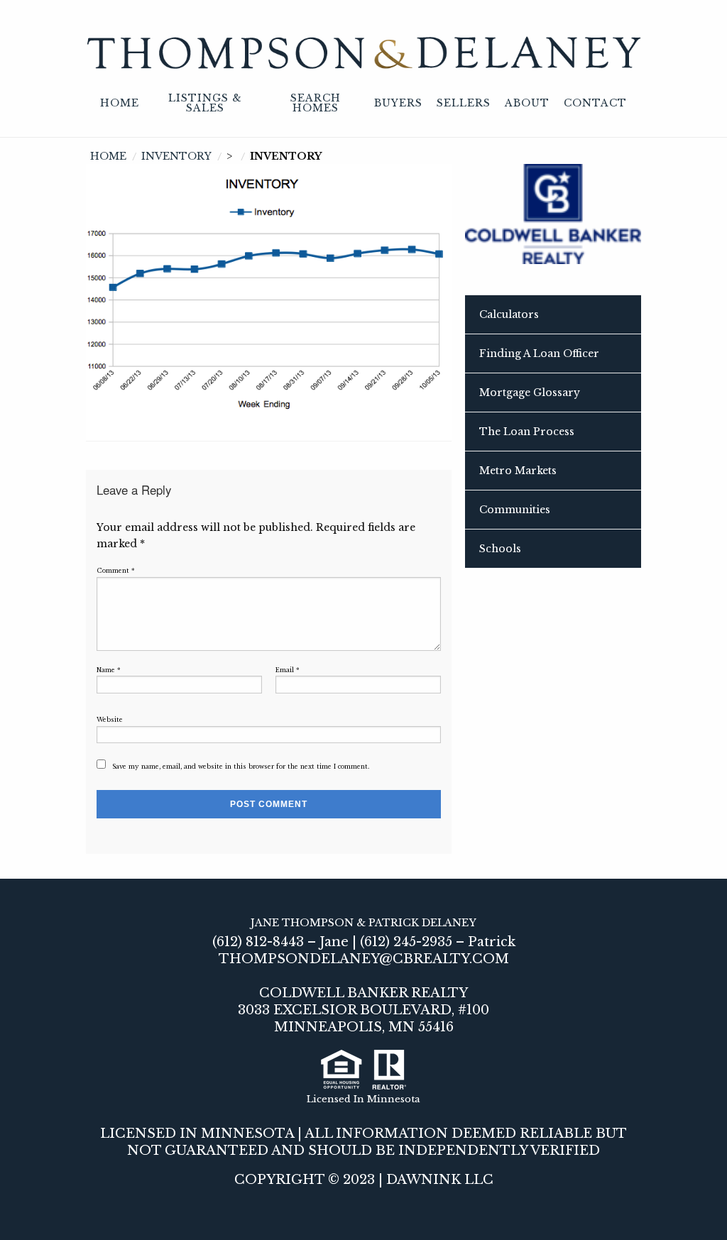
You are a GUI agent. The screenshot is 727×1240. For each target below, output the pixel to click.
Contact (595, 103)
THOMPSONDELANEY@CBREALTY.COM (364, 959)
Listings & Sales (205, 103)
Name (109, 670)
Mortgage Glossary (529, 392)
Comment (116, 570)
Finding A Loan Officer (539, 353)
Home (119, 103)
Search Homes (315, 103)
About (527, 103)
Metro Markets (518, 470)
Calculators (509, 314)
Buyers (398, 103)
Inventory (176, 156)
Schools (500, 548)
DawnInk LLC (439, 1179)
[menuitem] (119, 103)
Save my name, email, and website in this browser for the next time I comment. (240, 766)
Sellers (464, 103)
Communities (514, 509)
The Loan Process (526, 431)
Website (110, 719)
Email (287, 670)
